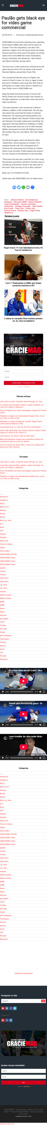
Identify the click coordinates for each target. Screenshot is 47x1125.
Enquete (3, 537)
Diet (1, 531)
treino (2, 649)
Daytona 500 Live (7, 1124)
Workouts (4, 659)
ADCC (2, 503)
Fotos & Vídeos (6, 544)
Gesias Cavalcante (28, 204)
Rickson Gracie (10, 210)
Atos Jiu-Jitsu (5, 520)
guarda (2, 568)
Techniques (4, 639)
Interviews (4, 578)
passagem (4, 619)
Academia (4, 497)
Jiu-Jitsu (3, 585)
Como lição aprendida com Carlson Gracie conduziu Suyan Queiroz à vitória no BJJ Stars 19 (23, 431)
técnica (3, 646)
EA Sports (8, 202)
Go (43, 1001)
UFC (1, 652)
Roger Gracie (35, 210)
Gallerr (2, 547)
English (3, 534)
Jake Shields (37, 206)
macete (3, 591)
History (3, 571)
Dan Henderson (31, 200)
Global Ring (8, 206)
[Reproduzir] (3, 692)
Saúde (2, 632)
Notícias (3, 615)
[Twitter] (15, 1008)
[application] (23, 681)
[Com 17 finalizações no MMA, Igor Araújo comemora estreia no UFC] (24, 267)
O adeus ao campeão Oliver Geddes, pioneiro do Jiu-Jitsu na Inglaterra (23, 319)
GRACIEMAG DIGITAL (8, 554)
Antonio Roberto (17, 200)
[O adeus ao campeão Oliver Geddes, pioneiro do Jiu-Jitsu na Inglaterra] (24, 303)
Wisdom (3, 656)
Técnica (3, 642)
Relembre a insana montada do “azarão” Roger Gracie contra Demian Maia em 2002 (21, 422)
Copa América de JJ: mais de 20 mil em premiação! (20, 427)
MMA (2, 602)
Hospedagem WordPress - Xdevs (23, 1116)
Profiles (3, 625)
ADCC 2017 (4, 507)
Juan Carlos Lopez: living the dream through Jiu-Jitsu (21, 401)
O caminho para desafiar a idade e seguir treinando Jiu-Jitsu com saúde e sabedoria (22, 406)
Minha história (5, 595)
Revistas (3, 629)
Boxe (2, 527)
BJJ (1, 524)
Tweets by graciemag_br (23, 973)
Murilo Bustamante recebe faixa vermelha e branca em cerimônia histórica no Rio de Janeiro (21, 440)
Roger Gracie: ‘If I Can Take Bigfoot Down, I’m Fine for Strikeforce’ (23, 249)
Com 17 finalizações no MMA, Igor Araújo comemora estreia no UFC (23, 284)
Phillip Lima (30, 208)
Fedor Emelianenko (12, 204)
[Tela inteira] (44, 692)
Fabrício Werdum (35, 202)
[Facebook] (11, 1008)
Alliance (3, 510)
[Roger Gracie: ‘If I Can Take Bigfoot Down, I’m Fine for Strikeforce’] (24, 232)
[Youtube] (3, 1008)
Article (2, 514)
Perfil (2, 622)
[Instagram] (7, 1008)
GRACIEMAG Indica (7, 558)
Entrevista (4, 541)
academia (4, 500)
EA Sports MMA (20, 202)
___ (1, 493)
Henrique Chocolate (22, 206)
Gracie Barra (5, 551)
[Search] (43, 5)
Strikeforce (8, 213)
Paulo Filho (19, 208)
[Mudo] (40, 692)
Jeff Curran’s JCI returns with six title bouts (17, 436)
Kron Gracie (8, 208)
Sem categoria (6, 636)
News (2, 608)
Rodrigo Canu (23, 210)
